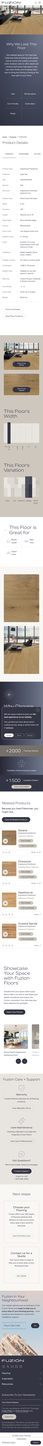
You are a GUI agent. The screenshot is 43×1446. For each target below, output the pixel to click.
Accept (9, 735)
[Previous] (18, 1061)
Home (4, 137)
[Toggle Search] (35, 2)
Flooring (6, 1373)
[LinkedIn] (16, 1366)
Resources (7, 1384)
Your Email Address (10, 1402)
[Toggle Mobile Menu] (39, 2)
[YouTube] (12, 1366)
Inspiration (7, 1379)
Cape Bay (23, 174)
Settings (30, 735)
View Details (25, 841)
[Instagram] (20, 1366)
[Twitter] (8, 1366)
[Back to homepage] (11, 3)
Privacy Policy (7, 1411)
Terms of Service (22, 1411)
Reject (19, 735)
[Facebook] (3, 1366)
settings (9, 728)
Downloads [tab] (24, 154)
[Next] (24, 1061)
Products (12, 137)
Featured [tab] (9, 154)
